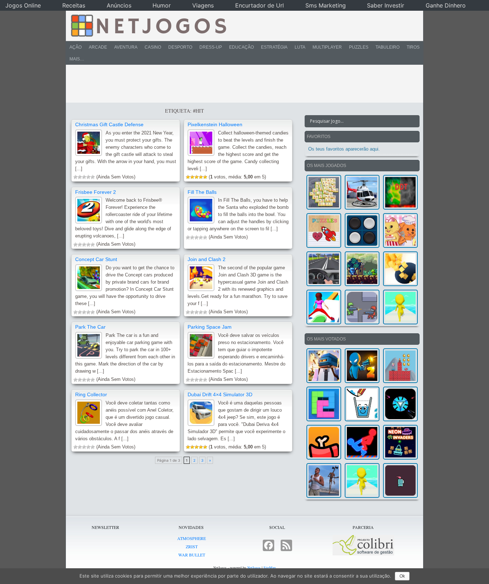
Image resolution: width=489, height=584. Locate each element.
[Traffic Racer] (323, 268)
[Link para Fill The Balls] (201, 210)
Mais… (76, 59)
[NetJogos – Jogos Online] (148, 25)
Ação (75, 47)
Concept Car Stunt (96, 259)
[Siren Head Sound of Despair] (323, 480)
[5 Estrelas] (93, 177)
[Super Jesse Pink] (400, 365)
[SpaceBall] (400, 404)
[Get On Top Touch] (362, 442)
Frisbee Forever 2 (95, 192)
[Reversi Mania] (362, 230)
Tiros (413, 47)
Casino (153, 47)
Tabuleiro (388, 47)
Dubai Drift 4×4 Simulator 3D (220, 394)
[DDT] (400, 192)
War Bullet (191, 555)
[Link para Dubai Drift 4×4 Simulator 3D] (201, 412)
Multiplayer (327, 47)
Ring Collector (91, 394)
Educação (241, 47)
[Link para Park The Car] (88, 345)
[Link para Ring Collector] (88, 412)
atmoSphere (191, 538)
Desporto (180, 47)
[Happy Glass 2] (362, 404)
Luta (300, 47)
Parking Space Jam (210, 327)
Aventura (125, 47)
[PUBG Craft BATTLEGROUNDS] (323, 365)
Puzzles (358, 47)
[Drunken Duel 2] (362, 365)
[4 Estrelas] (88, 177)
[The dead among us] (323, 442)
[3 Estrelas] (84, 177)
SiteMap (269, 567)
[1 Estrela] (75, 177)
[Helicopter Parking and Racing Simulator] (362, 192)
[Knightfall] (362, 268)
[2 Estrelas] (80, 177)
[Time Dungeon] (400, 480)
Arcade (98, 47)
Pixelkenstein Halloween (215, 124)
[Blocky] (323, 404)
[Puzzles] (323, 230)
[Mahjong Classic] (323, 192)
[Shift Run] (323, 307)
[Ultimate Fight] (362, 307)
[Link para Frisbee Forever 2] (88, 210)
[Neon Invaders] (400, 442)
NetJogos (254, 567)
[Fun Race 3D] (400, 307)
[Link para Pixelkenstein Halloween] (201, 142)
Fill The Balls (202, 192)
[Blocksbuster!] (400, 268)
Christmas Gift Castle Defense (109, 124)
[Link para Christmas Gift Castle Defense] (88, 142)
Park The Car (90, 327)
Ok (402, 576)
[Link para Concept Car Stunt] (88, 277)
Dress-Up (210, 47)
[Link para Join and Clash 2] (201, 277)
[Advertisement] (239, 84)
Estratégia (274, 47)
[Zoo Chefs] (400, 230)
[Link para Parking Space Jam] (201, 345)
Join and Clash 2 (207, 259)
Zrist (192, 546)
